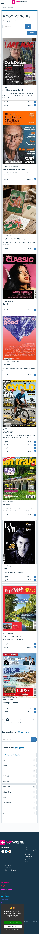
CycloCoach (7, 432)
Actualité (19, 808)
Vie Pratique (19, 776)
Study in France (10, 870)
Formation (5, 882)
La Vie (5, 569)
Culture (19, 771)
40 (15, 722)
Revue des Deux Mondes (13, 169)
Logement (4, 899)
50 (18, 722)
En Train (6, 504)
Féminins (19, 760)
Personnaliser (12, 926)
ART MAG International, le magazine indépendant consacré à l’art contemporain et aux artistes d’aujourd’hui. (18, 95)
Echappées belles (10, 702)
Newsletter (29, 856)
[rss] (9, 851)
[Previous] (3, 719)
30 (11, 722)
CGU (26, 847)
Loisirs (19, 765)
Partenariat (9, 868)
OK (28, 26)
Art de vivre (19, 792)
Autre (19, 813)
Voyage (4, 892)
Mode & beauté (6, 889)
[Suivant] (21, 722)
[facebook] (2, 851)
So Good (6, 364)
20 (8, 722)
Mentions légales (31, 850)
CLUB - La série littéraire (13, 239)
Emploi (3, 886)
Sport (19, 797)
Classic (5, 304)
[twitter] (6, 851)
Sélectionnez (19, 802)
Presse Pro (19, 787)
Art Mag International (12, 90)
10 (4, 722)
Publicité (8, 865)
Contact (27, 854)
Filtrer (31, 33)
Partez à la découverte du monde (12, 639)
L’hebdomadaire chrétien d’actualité (13, 572)
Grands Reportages (11, 636)
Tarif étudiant (6, 896)
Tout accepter (13, 923)
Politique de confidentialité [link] (13, 930)
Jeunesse (19, 781)
